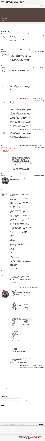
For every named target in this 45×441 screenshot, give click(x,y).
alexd (6, 193)
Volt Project (3, 36)
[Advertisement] (22, 27)
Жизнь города (22, 424)
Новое (2, 20)
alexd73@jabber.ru (37, 436)
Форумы (2, 13)
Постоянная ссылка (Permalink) (38, 51)
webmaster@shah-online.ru (26, 436)
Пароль (2, 399)
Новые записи (27, 398)
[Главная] (2, 1)
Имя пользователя (4, 396)
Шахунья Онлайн (15, 2)
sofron (3, 148)
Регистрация (4, 402)
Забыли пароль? (4, 403)
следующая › (36, 367)
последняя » (41, 367)
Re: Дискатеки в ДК (13, 52)
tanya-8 (3, 101)
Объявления (3, 16)
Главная (2, 9)
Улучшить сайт (4, 18)
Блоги (2, 11)
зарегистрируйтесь (9, 33)
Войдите (2, 33)
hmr (2, 274)
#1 (43, 35)
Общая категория (16, 424)
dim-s (2, 85)
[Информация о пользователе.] (5, 55)
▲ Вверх (41, 424)
